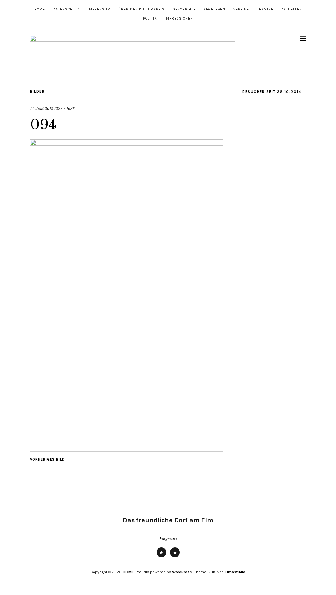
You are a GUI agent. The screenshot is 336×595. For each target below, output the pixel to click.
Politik (150, 18)
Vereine (241, 9)
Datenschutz (66, 9)
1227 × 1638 (64, 108)
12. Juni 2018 (41, 108)
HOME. (129, 572)
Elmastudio (235, 572)
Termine (265, 9)
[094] (126, 144)
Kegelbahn (214, 9)
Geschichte (184, 9)
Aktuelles (291, 9)
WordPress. (182, 572)
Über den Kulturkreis (141, 9)
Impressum (99, 9)
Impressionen (179, 18)
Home (39, 9)
